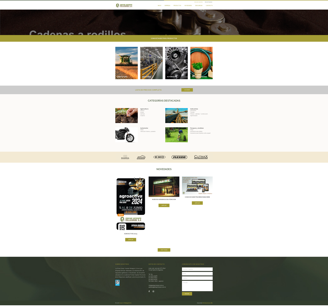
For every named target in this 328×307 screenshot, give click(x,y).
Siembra (142, 114)
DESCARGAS (198, 5)
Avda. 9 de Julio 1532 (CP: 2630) (157, 268)
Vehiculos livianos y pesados (147, 131)
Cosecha (142, 115)
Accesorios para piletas (196, 131)
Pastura (142, 110)
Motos (142, 129)
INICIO (159, 5)
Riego (191, 129)
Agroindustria (193, 115)
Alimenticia (193, 110)
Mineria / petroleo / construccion (199, 114)
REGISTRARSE (208, 2)
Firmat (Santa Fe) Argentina (156, 270)
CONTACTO (209, 5)
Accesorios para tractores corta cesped (200, 133)
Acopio (142, 112)
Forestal (192, 112)
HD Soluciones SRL (207, 303)
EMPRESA (167, 5)
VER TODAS (164, 250)
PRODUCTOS (177, 5)
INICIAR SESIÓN (198, 2)
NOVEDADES (188, 5)
